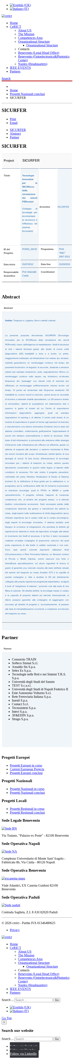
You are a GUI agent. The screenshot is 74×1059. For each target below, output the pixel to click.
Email (13, 123)
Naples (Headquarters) (32, 64)
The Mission (26, 34)
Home (14, 23)
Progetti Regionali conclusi (27, 812)
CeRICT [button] (15, 26)
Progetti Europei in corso (26, 765)
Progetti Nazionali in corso (27, 789)
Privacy (15, 930)
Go (57, 1000)
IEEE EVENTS (20, 67)
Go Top (7, 1018)
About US (24, 30)
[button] (6, 78)
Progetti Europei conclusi (26, 773)
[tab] (18, 130)
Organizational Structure (34, 41)
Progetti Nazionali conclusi (27, 792)
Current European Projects (27, 769)
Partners (15, 71)
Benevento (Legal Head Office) (38, 53)
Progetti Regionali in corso (27, 809)
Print (13, 119)
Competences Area (30, 38)
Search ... (8, 1000)
